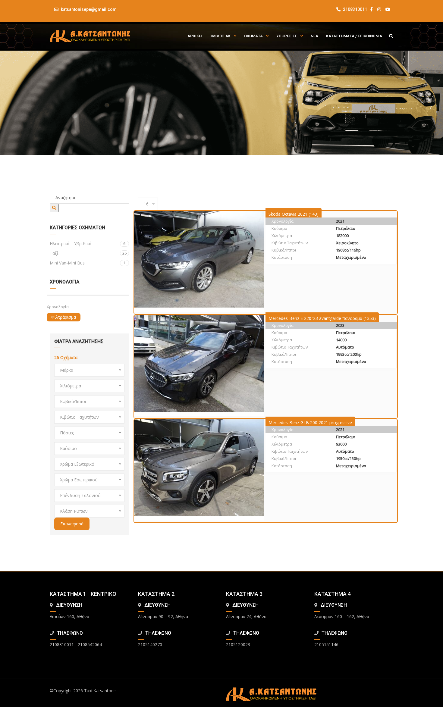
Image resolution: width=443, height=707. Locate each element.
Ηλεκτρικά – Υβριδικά (87, 243)
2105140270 (150, 644)
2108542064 (90, 644)
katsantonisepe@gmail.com (89, 9)
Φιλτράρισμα (63, 317)
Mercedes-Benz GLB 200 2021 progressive (310, 422)
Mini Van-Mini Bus (87, 263)
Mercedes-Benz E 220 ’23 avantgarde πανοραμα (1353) (322, 318)
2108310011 (354, 9)
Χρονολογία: (58, 306)
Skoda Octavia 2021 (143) (294, 214)
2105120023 (238, 644)
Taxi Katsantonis (100, 690)
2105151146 (326, 644)
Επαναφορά (71, 524)
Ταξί (88, 253)
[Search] (54, 208)
